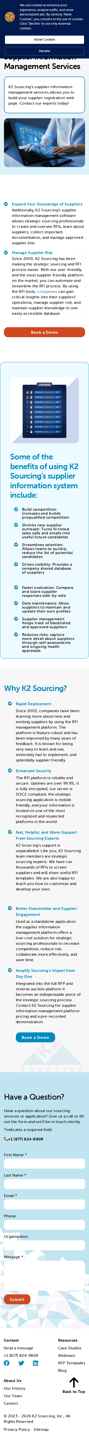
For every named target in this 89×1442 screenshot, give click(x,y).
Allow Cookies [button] (44, 39)
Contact (11, 1340)
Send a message (18, 1347)
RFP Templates (71, 1362)
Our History (14, 1388)
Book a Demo (44, 332)
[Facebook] (7, 1363)
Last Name (15, 1175)
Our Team (13, 1395)
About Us (13, 1380)
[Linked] (35, 1363)
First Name (15, 1154)
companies (47, 291)
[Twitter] (21, 1363)
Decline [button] (44, 51)
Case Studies (70, 1347)
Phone (10, 1215)
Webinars (66, 1355)
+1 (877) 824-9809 (25, 1138)
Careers (11, 1403)
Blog (62, 1370)
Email (10, 1195)
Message (13, 1256)
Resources (68, 1340)
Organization (16, 1236)
